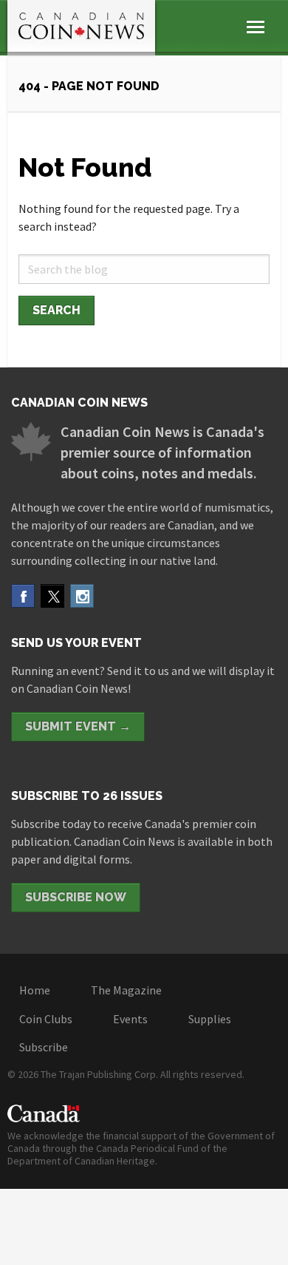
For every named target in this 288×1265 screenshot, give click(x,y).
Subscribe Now (75, 897)
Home (34, 990)
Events (130, 1018)
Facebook (23, 596)
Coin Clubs (45, 1018)
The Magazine (126, 990)
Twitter (52, 596)
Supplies (209, 1018)
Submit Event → (78, 726)
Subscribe (43, 1047)
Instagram (82, 596)
